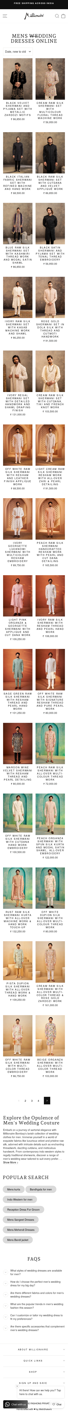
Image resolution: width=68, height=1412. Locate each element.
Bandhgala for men (41, 1189)
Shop (33, 1371)
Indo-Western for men (19, 1199)
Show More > (10, 1162)
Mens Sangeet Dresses (20, 1219)
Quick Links (33, 1360)
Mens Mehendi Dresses (20, 1230)
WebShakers (45, 1409)
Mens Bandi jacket (17, 1240)
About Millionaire (33, 1349)
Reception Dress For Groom (23, 1209)
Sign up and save (33, 1383)
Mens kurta (13, 1189)
